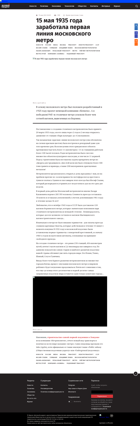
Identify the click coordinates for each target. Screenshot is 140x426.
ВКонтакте (72, 392)
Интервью (106, 6)
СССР (97, 45)
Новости (32, 6)
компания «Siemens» (56, 54)
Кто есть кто (31, 398)
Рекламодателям (47, 388)
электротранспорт (86, 45)
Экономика (56, 6)
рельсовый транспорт (61, 51)
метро (75, 51)
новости (39, 45)
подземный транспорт (76, 54)
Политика (44, 6)
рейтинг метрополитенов (90, 51)
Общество (82, 6)
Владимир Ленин (66, 48)
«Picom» (110, 423)
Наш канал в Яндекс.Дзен (77, 388)
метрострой (41, 54)
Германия (53, 48)
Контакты (94, 6)
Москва (63, 45)
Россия (48, 45)
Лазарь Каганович (43, 51)
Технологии (69, 6)
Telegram (71, 385)
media (55, 45)
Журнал (117, 6)
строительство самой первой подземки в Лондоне (73, 337)
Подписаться (102, 396)
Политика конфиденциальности (52, 392)
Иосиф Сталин (41, 48)
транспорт (72, 45)
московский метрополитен (86, 48)
